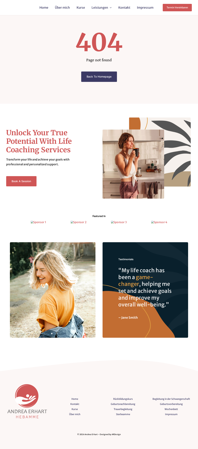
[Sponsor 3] (119, 222)
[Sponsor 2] (78, 222)
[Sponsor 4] (159, 222)
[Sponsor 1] (38, 222)
